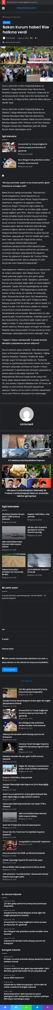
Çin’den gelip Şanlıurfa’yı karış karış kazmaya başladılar (33, 690)
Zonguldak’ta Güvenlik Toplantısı (34, 841)
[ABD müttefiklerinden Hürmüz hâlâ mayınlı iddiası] (13, 532)
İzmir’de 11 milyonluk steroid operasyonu (22, 825)
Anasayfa (8, 17)
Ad (4, 629)
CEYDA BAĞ (10, 38)
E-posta (6, 639)
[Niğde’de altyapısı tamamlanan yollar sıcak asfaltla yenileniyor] (10, 769)
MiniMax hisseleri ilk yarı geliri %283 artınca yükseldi (13, 516)
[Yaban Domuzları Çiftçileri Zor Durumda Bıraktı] (13, 560)
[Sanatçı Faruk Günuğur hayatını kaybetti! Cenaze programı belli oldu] (10, 747)
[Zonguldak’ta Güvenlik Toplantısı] (10, 845)
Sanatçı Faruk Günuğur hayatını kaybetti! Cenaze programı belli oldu (34, 747)
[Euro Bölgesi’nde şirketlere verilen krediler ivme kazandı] (9, 163)
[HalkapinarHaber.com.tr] (26, 7)
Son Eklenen (26, 681)
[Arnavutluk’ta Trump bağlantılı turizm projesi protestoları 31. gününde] (9, 147)
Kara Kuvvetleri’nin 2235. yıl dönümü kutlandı (24, 853)
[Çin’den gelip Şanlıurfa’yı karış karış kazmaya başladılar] (10, 693)
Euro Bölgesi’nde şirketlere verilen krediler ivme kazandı (32, 724)
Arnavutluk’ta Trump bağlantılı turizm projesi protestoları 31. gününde (32, 147)
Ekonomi (17, 17)
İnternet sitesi (8, 649)
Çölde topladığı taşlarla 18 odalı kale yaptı (23, 860)
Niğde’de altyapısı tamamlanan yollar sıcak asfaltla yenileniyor (34, 767)
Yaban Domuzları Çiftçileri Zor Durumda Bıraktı (12, 572)
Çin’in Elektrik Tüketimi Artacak (38, 570)
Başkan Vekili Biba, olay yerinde (39, 515)
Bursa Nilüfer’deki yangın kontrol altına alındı (24, 867)
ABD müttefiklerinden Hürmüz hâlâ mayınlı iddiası (12, 544)
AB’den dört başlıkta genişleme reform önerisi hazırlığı (37, 530)
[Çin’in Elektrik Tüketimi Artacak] (39, 560)
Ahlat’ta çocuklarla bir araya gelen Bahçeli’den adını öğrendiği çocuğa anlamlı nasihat (25, 795)
